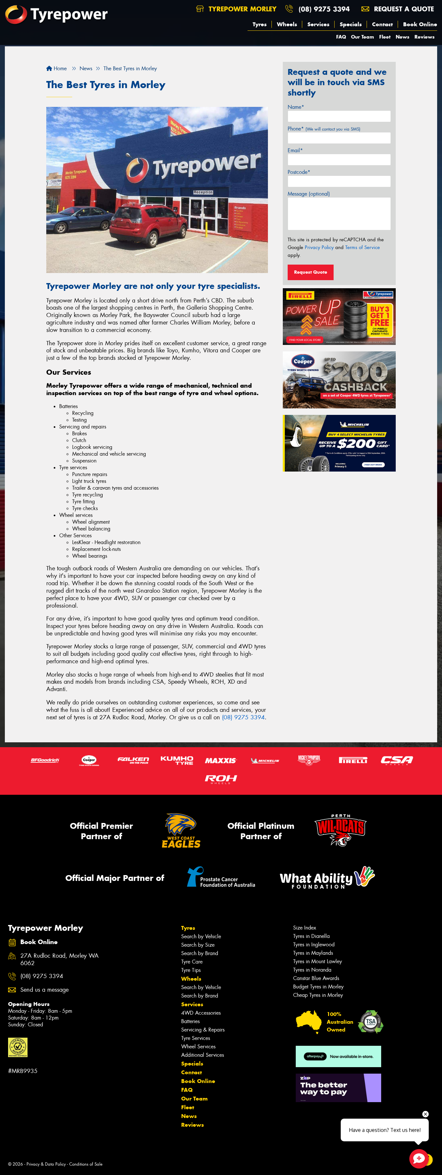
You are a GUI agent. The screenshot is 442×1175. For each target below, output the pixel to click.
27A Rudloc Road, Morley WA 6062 (59, 959)
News (402, 37)
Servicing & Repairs (203, 1029)
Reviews (424, 37)
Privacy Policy (319, 247)
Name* (296, 107)
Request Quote (310, 272)
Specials (351, 24)
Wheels (287, 24)
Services (318, 24)
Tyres (260, 24)
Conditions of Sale (86, 1164)
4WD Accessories (201, 1013)
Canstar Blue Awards (316, 978)
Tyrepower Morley (241, 9)
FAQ (341, 37)
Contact (382, 24)
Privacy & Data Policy (46, 1164)
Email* (295, 150)
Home (59, 68)
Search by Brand (199, 953)
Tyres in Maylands (313, 953)
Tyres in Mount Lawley (317, 961)
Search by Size (198, 944)
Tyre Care (192, 961)
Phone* (324, 128)
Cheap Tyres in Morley (318, 995)
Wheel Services (198, 1046)
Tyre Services (195, 1038)
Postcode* (299, 172)
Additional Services (202, 1055)
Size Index (304, 927)
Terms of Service (362, 247)
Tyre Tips (191, 970)
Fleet (385, 37)
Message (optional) (309, 193)
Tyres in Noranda (312, 969)
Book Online (420, 24)
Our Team (362, 37)
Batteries (190, 1021)
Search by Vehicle (201, 936)
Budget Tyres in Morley (318, 986)
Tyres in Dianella (311, 936)
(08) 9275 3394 (324, 9)
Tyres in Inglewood (314, 944)
